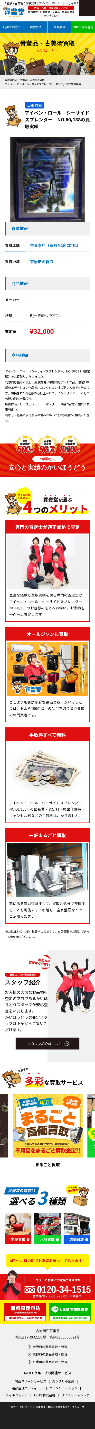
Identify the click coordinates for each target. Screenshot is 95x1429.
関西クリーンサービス (30, 1381)
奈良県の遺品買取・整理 (50, 1361)
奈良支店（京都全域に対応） (55, 245)
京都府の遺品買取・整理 (50, 1354)
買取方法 (36, 27)
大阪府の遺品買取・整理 (50, 1346)
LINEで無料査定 (83, 27)
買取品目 (59, 27)
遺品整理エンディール (27, 1388)
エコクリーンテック (63, 1388)
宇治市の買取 (41, 261)
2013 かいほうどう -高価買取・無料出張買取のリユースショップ (48, 1407)
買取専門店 (11, 79)
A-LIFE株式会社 (44, 1395)
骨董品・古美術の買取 (32, 79)
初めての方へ (12, 27)
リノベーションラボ (75, 1395)
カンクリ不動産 (63, 1381)
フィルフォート (17, 1395)
